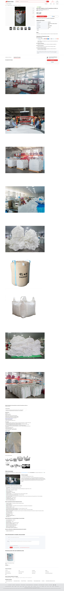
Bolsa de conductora (7, 571)
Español (23, 586)
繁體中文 (15, 586)
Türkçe (50, 586)
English (10, 586)
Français (21, 586)
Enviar (11, 547)
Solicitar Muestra (52, 18)
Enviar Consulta (42, 16)
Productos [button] (17, 1)
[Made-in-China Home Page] (9, 1)
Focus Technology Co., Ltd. (30, 587)
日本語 (18, 586)
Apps (53, 3)
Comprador (46, 3)
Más (5, 582)
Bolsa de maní (33, 573)
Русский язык (34, 586)
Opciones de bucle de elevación (48, 573)
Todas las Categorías (8, 3)
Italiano (31, 586)
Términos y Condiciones (58, 588)
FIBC (19, 570)
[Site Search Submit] (47, 1)
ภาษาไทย (48, 586)
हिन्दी (45, 586)
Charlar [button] (54, 16)
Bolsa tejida (19, 5)
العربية (40, 586)
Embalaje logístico (15, 5)
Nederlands (43, 586)
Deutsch (26, 586)
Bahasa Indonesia (57, 586)
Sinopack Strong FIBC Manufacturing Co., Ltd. (43, 9)
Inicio (6, 5)
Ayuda (50, 3)
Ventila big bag (47, 571)
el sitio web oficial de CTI (24, 472)
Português (29, 586)
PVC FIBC (6, 570)
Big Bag (46, 570)
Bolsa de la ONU (34, 571)
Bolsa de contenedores (21, 571)
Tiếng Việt (53, 586)
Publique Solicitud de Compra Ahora (24, 547)
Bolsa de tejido (20, 573)
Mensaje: (8, 541)
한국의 (37, 586)
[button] (45, 1)
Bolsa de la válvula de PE (8, 573)
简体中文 (13, 586)
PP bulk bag (33, 570)
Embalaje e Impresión (9, 5)
